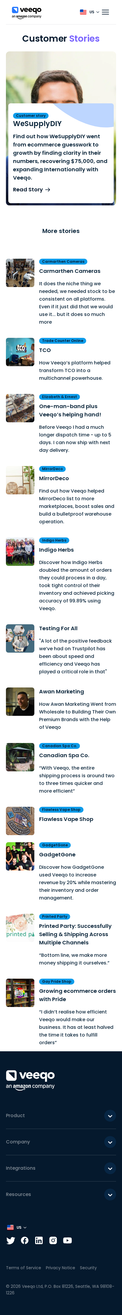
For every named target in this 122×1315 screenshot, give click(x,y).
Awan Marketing (61, 691)
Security (88, 1268)
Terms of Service (23, 1268)
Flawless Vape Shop (66, 819)
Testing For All (58, 628)
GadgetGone (57, 854)
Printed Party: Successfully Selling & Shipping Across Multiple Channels (75, 934)
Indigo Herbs (56, 549)
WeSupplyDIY (37, 123)
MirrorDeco (54, 478)
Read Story (28, 189)
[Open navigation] (105, 12)
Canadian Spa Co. (64, 755)
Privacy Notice (60, 1268)
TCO (45, 350)
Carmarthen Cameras (69, 271)
